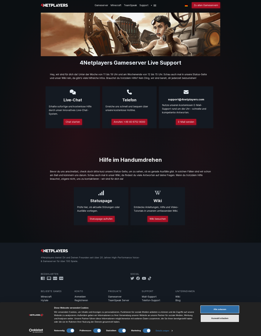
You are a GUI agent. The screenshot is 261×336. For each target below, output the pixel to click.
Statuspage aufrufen (101, 218)
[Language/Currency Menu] (186, 5)
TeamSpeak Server (118, 300)
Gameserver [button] (101, 5)
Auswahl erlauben (219, 318)
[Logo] (54, 5)
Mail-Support (149, 296)
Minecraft (116, 5)
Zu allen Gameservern (206, 5)
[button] (154, 5)
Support (143, 5)
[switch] (97, 330)
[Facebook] (139, 278)
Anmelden (80, 296)
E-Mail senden (186, 121)
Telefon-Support (151, 300)
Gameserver (115, 296)
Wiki (177, 296)
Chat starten (73, 121)
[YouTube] (145, 278)
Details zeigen (162, 330)
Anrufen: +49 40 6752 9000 (129, 121)
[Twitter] (133, 278)
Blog (178, 300)
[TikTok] (150, 278)
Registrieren (81, 300)
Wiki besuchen (158, 218)
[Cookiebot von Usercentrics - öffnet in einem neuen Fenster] (36, 331)
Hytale (44, 300)
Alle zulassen (220, 309)
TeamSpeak (130, 5)
